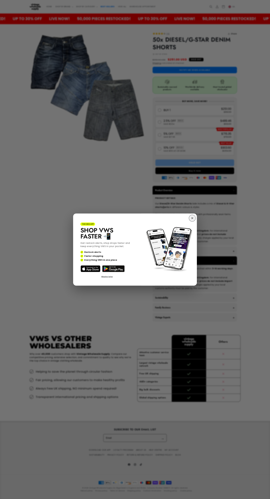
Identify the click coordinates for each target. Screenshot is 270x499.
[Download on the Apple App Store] (90, 268)
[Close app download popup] (192, 218)
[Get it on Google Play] (113, 268)
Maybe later (107, 277)
